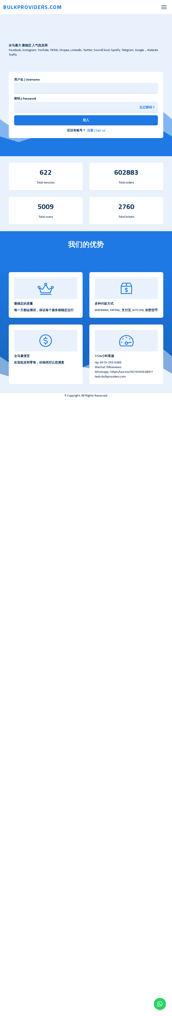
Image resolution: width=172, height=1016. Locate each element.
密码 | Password (25, 98)
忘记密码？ (147, 107)
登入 (86, 120)
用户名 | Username (27, 79)
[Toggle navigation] (164, 7)
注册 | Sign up (96, 130)
